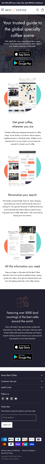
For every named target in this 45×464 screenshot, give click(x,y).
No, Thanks (12, 243)
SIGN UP (12, 230)
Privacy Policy (9, 240)
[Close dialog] (42, 219)
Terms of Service (14, 245)
